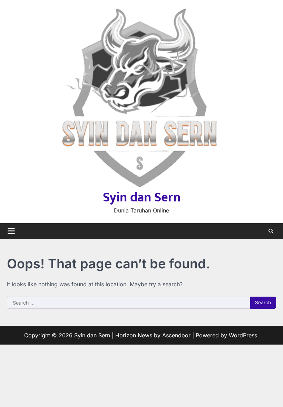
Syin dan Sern (141, 197)
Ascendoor (176, 335)
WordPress (243, 335)
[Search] (271, 231)
